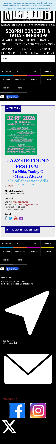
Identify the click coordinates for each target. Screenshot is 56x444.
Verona (49, 53)
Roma (19, 40)
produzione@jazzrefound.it (27, 204)
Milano (6, 40)
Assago (36, 53)
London (47, 44)
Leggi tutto (9, 186)
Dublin (6, 44)
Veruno (31, 40)
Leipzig (24, 53)
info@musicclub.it (10, 399)
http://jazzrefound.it (20, 202)
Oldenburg (8, 53)
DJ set (34, 72)
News (20, 88)
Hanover (46, 40)
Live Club (47, 72)
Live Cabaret (47, 80)
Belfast (27, 48)
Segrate (33, 44)
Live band (20, 72)
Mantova (8, 48)
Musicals (33, 80)
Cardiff (45, 48)
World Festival (20, 80)
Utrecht (19, 44)
